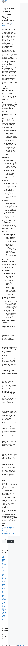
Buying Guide (7, 526)
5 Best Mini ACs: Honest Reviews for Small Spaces (9, 532)
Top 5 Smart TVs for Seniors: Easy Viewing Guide (4, 561)
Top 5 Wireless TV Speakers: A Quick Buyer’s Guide (4, 613)
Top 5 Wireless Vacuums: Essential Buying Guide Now (4, 575)
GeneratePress (21, 645)
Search (4, 539)
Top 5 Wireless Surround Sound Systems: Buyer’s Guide (9, 529)
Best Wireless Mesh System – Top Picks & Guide (4, 601)
